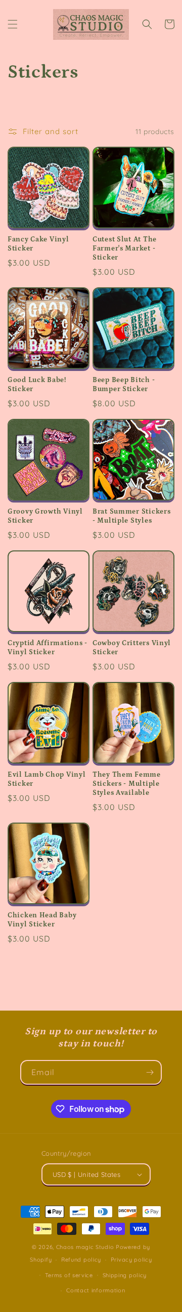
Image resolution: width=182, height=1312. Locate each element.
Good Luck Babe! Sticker (37, 384)
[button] (13, 24)
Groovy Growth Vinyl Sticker (45, 516)
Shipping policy (125, 1275)
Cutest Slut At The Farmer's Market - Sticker (125, 248)
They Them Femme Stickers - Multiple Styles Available (127, 784)
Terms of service (69, 1275)
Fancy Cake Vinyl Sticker (38, 244)
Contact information (95, 1290)
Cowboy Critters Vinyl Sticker (132, 647)
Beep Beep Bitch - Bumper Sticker (124, 384)
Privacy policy (131, 1259)
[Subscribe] (150, 1072)
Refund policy (81, 1259)
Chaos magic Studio (85, 1247)
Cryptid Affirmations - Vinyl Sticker (47, 647)
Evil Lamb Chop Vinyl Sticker (46, 779)
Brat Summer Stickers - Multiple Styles (131, 516)
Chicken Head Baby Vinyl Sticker (42, 919)
